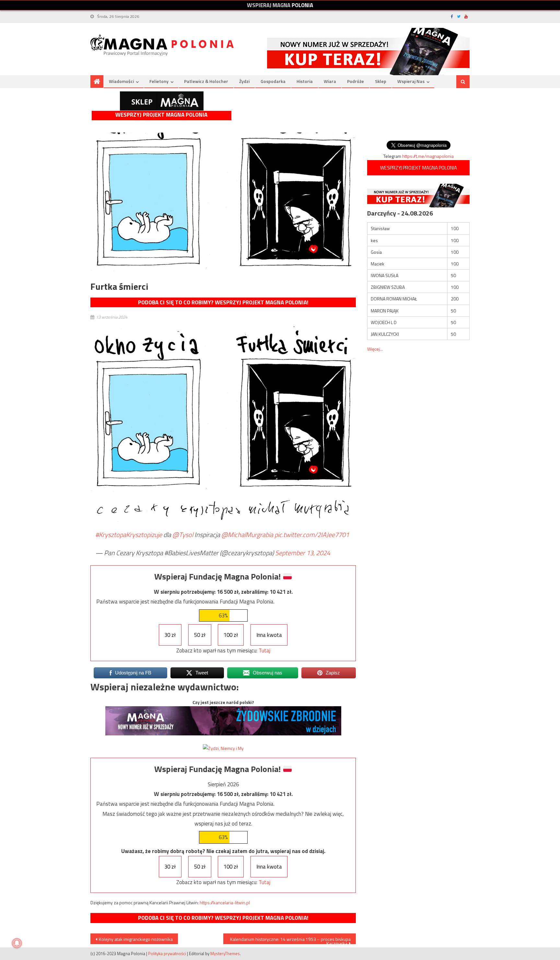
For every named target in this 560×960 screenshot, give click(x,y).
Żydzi (244, 81)
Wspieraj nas (411, 81)
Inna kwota (269, 635)
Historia (305, 81)
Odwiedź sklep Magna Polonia (162, 101)
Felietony (159, 81)
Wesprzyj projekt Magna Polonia (161, 115)
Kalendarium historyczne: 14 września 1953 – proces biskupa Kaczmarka (290, 940)
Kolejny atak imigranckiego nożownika (136, 939)
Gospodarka (273, 81)
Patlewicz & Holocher (206, 81)
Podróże (355, 81)
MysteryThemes (225, 953)
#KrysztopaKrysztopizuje (128, 535)
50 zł (199, 635)
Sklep (380, 81)
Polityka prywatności (167, 953)
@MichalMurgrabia (247, 535)
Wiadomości (121, 81)
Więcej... (375, 348)
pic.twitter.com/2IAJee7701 (311, 535)
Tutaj (264, 650)
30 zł (170, 635)
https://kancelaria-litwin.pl (225, 902)
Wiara (330, 81)
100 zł (231, 635)
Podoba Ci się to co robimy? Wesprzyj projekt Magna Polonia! (223, 302)
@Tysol (182, 535)
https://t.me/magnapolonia (428, 156)
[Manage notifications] (17, 943)
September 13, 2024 (302, 553)
